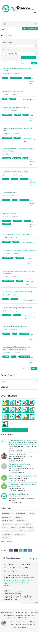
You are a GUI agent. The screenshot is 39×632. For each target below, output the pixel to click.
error (12, 527)
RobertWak (24, 575)
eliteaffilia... (8, 295)
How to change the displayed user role (16, 107)
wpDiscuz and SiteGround (17, 454)
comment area (7, 158)
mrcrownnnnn (9, 175)
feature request (7, 223)
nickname (6, 179)
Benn (6, 311)
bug (31, 513)
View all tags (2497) (7, 541)
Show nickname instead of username (15, 172)
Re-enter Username (9, 213)
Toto (6, 110)
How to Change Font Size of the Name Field (17, 292)
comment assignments (16, 77)
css (16, 524)
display (25, 114)
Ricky (6, 329)
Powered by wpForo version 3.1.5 (29, 603)
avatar (5, 98)
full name (17, 137)
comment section (25, 527)
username (28, 77)
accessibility (6, 333)
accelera (13, 480)
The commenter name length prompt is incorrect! (19, 250)
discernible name (24, 333)
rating (4, 527)
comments (20, 520)
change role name (7, 114)
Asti (12, 502)
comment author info (24, 356)
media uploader (7, 315)
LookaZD (7, 276)
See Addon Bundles (15, 430)
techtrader (8, 352)
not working (6, 524)
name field (14, 299)
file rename (17, 315)
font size (5, 299)
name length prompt (8, 257)
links (15, 333)
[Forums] (3, 29)
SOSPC (7, 73)
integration (5, 538)
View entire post (31, 81)
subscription (17, 158)
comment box (19, 534)
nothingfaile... (8, 154)
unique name (6, 199)
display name (6, 241)
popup (14, 356)
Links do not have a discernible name (15, 326)
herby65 (7, 133)
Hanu (6, 216)
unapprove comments (8, 280)
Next (33, 63)
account (5, 77)
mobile (20, 531)
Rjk (6, 237)
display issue (6, 513)
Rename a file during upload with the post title (18, 308)
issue (4, 531)
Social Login (6, 534)
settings (16, 241)
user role (18, 114)
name (26, 158)
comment (5, 517)
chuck (6, 196)
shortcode (26, 524)
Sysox (6, 94)
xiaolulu (7, 253)
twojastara (14, 472)
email (15, 199)
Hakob (12, 450)
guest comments (24, 199)
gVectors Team (12, 618)
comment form (7, 220)
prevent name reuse (9, 193)
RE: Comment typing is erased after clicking (23, 476)
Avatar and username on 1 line (13, 91)
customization (24, 179)
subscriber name (7, 137)
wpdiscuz (17, 517)
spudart (13, 460)
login (12, 531)
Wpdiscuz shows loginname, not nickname (17, 234)
